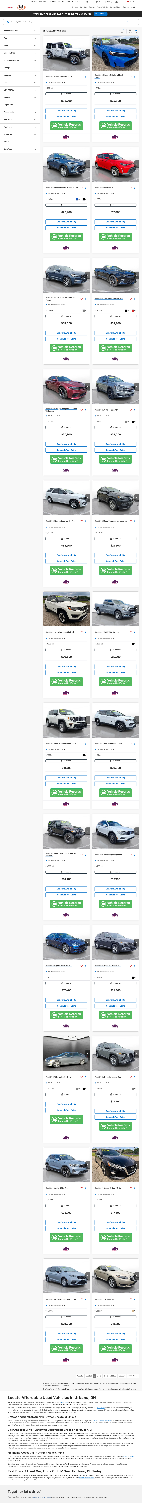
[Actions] (85, 77)
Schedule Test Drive (66, 117)
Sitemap (42, 1497)
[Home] (72, 7)
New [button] (76, 7)
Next (113, 1376)
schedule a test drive (86, 1478)
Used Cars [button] (83, 7)
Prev (89, 1376)
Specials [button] (92, 7)
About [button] (133, 7)
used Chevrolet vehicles (102, 1421)
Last (121, 1376)
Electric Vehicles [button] (102, 7)
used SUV (64, 1402)
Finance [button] (126, 7)
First (80, 1376)
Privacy (48, 1497)
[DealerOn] (13, 1497)
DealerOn (36, 1497)
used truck (101, 1408)
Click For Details (100, 14)
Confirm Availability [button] (66, 111)
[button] (87, 53)
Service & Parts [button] (115, 7)
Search (129, 22)
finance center (128, 1456)
